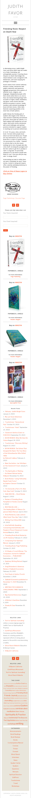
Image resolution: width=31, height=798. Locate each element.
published (17, 706)
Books (15, 740)
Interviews (15, 757)
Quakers (24, 705)
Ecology (9, 693)
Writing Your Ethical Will (13, 520)
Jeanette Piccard (18, 698)
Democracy (23, 690)
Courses (15, 746)
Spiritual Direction (15, 774)
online (21, 700)
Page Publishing (15, 276)
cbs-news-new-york (18, 686)
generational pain (22, 695)
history (13, 698)
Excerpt (15, 751)
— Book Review (15, 494)
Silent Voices (19, 711)
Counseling (8, 690)
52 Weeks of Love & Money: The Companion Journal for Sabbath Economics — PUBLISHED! (15, 553)
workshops (12, 724)
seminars (19, 708)
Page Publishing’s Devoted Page (14, 198)
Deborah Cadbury (16, 690)
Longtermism (16, 700)
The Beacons (22, 718)
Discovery (5, 693)
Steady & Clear (10, 605)
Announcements (15, 731)
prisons (12, 706)
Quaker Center (16, 763)
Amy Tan (6, 683)
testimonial (13, 718)
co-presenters (25, 688)
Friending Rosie (22, 693)
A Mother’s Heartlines (12, 600)
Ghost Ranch (7, 698)
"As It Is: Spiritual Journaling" (14, 620)
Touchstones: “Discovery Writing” (16, 443)
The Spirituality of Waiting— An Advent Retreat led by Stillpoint (13, 473)
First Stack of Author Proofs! (15, 574)
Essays (15, 749)
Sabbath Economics (9, 709)
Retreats (15, 772)
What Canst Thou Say (22, 720)
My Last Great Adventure (13, 417)
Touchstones (15, 780)
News (15, 760)
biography (10, 686)
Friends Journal (10, 695)
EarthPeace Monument (13, 631)
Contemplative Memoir (15, 743)
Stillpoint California (11, 651)
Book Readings (15, 734)
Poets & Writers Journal (19, 703)
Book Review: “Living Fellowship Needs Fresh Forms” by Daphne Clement (14, 481)
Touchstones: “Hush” (12, 427)
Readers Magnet (15, 319)
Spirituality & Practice (15, 714)
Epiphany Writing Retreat (13, 561)
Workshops (15, 786)
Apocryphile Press (15, 403)
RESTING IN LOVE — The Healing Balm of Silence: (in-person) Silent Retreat (14, 509)
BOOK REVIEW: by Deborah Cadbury (15, 453)
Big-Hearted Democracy (13, 595)
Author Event (20, 683)
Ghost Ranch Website (12, 645)
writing (19, 723)
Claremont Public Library (12, 688)
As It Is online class (12, 683)
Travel (15, 783)
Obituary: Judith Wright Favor (15, 411)
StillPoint (15, 777)
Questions (15, 769)
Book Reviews (15, 737)
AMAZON (18, 236)
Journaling (8, 700)
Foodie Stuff (13, 693)
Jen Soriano (24, 698)
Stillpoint (6, 718)
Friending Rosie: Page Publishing (16, 546)
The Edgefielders (10, 720)
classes (20, 688)
